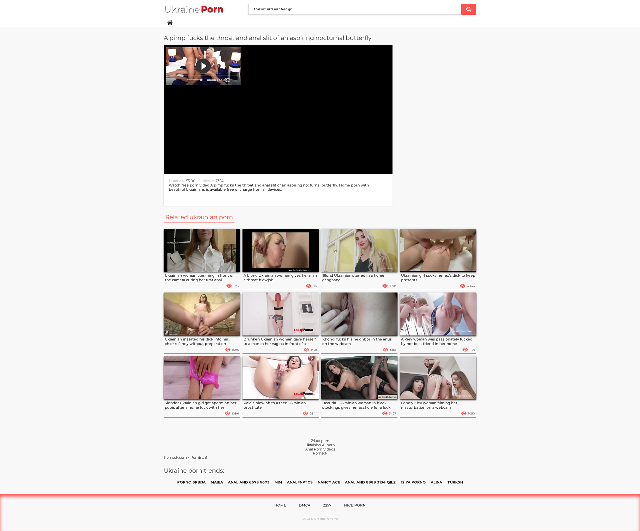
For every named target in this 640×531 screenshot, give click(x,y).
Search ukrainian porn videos (468, 9)
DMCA (304, 505)
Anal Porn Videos (320, 449)
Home (170, 22)
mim (278, 482)
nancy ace (329, 482)
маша (217, 482)
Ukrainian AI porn (320, 445)
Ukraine (193, 9)
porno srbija (191, 482)
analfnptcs (300, 482)
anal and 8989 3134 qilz (370, 482)
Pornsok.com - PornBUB (185, 458)
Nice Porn (355, 505)
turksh (455, 482)
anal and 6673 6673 (249, 482)
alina (436, 482)
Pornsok (320, 453)
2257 (327, 505)
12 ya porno (413, 482)
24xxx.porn (320, 441)
